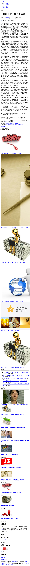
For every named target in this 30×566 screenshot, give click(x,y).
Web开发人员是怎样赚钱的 (11, 123)
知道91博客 (14, 561)
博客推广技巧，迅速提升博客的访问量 (10, 454)
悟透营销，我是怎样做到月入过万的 (9, 518)
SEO (6, 564)
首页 (4, 1)
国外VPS (3, 557)
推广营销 (5, 6)
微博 (2, 529)
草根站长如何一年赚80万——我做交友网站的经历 (13, 262)
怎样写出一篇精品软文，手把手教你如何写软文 (12, 479)
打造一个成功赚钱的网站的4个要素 (14, 124)
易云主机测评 (4, 559)
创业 (4, 126)
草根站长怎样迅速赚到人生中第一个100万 (11, 153)
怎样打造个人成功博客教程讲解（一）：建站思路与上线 (14, 227)
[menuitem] (16, 2)
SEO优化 (5, 7)
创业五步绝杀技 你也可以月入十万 (9, 505)
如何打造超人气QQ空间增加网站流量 (10, 330)
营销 (2, 126)
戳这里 (7, 121)
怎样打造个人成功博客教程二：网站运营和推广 (12, 301)
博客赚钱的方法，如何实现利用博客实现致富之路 (13, 427)
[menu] (15, 5)
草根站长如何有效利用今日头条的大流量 (11, 467)
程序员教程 (6, 4)
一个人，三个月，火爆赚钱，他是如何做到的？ (12, 367)
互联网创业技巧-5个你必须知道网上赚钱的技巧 (15, 378)
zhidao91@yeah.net (5, 539)
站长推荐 (5, 3)
